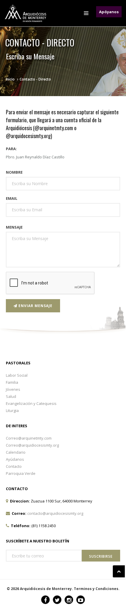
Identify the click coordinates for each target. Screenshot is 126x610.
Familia (12, 382)
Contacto (14, 466)
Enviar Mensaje (34, 305)
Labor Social (17, 375)
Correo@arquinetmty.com (29, 438)
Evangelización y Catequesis (31, 403)
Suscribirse (101, 556)
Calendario (15, 452)
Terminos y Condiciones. (97, 588)
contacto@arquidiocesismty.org (55, 513)
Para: (11, 148)
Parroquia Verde (20, 473)
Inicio (10, 79)
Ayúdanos (15, 459)
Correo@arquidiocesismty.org (32, 445)
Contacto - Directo (35, 79)
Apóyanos (109, 11)
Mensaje (14, 227)
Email (11, 198)
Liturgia (12, 410)
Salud (11, 396)
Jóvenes (13, 389)
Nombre (14, 172)
